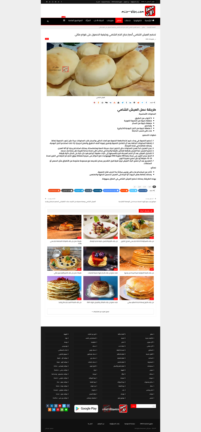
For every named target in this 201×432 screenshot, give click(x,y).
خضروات (93, 390)
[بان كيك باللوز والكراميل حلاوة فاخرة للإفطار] (100, 227)
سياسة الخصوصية (106, 2)
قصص (151, 398)
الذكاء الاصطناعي (62, 350)
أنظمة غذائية (121, 334)
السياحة (122, 378)
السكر (144, 187)
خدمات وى (93, 358)
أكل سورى (150, 342)
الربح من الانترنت (92, 334)
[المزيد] (64, 20)
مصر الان (47, 428)
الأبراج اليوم (93, 366)
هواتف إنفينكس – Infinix (60, 366)
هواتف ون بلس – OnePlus (60, 398)
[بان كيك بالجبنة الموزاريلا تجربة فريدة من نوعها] (137, 259)
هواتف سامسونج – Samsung (59, 374)
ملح (135, 187)
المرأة (88, 20)
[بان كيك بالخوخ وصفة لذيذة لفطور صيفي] (137, 288)
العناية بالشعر (121, 362)
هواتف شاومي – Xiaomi (60, 378)
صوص (151, 370)
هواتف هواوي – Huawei (60, 390)
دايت (123, 390)
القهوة (122, 370)
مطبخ (119, 20)
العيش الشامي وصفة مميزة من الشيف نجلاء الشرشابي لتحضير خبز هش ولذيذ (70, 201)
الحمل (122, 342)
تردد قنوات (93, 386)
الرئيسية (148, 20)
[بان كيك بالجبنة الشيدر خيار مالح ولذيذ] (64, 288)
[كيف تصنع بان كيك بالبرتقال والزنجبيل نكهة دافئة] (100, 288)
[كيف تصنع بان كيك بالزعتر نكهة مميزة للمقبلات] (100, 259)
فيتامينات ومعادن (91, 398)
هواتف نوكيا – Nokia (61, 386)
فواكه (151, 394)
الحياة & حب (99, 20)
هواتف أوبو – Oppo (62, 362)
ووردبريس (64, 346)
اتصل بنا (98, 2)
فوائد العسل (92, 394)
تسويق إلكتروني (63, 354)
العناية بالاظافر (120, 354)
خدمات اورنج (92, 350)
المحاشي (150, 350)
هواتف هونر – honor (61, 394)
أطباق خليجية (149, 354)
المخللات (150, 358)
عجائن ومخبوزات (148, 382)
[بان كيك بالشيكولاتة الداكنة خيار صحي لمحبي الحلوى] (137, 227)
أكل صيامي (150, 346)
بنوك (94, 370)
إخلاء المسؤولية (135, 2)
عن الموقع (126, 2)
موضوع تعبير (121, 398)
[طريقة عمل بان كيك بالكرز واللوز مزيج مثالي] (64, 259)
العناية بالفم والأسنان (118, 366)
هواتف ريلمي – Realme (60, 370)
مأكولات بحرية (149, 338)
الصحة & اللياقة (120, 350)
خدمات (128, 20)
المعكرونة (150, 362)
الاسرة (122, 338)
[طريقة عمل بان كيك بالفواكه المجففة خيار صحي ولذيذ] (64, 227)
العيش (139, 187)
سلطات (151, 374)
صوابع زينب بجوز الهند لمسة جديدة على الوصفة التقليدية (137, 201)
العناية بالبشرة (120, 358)
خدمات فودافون (91, 354)
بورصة (94, 374)
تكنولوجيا (138, 20)
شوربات (151, 378)
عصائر (151, 386)
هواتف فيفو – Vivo (62, 382)
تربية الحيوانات (120, 382)
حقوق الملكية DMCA (117, 2)
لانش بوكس (149, 390)
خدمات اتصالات (92, 362)
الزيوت (149, 187)
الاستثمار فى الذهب (91, 338)
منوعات (110, 20)
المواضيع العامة (75, 20)
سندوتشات (150, 366)
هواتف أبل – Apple (62, 358)
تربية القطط (121, 386)
